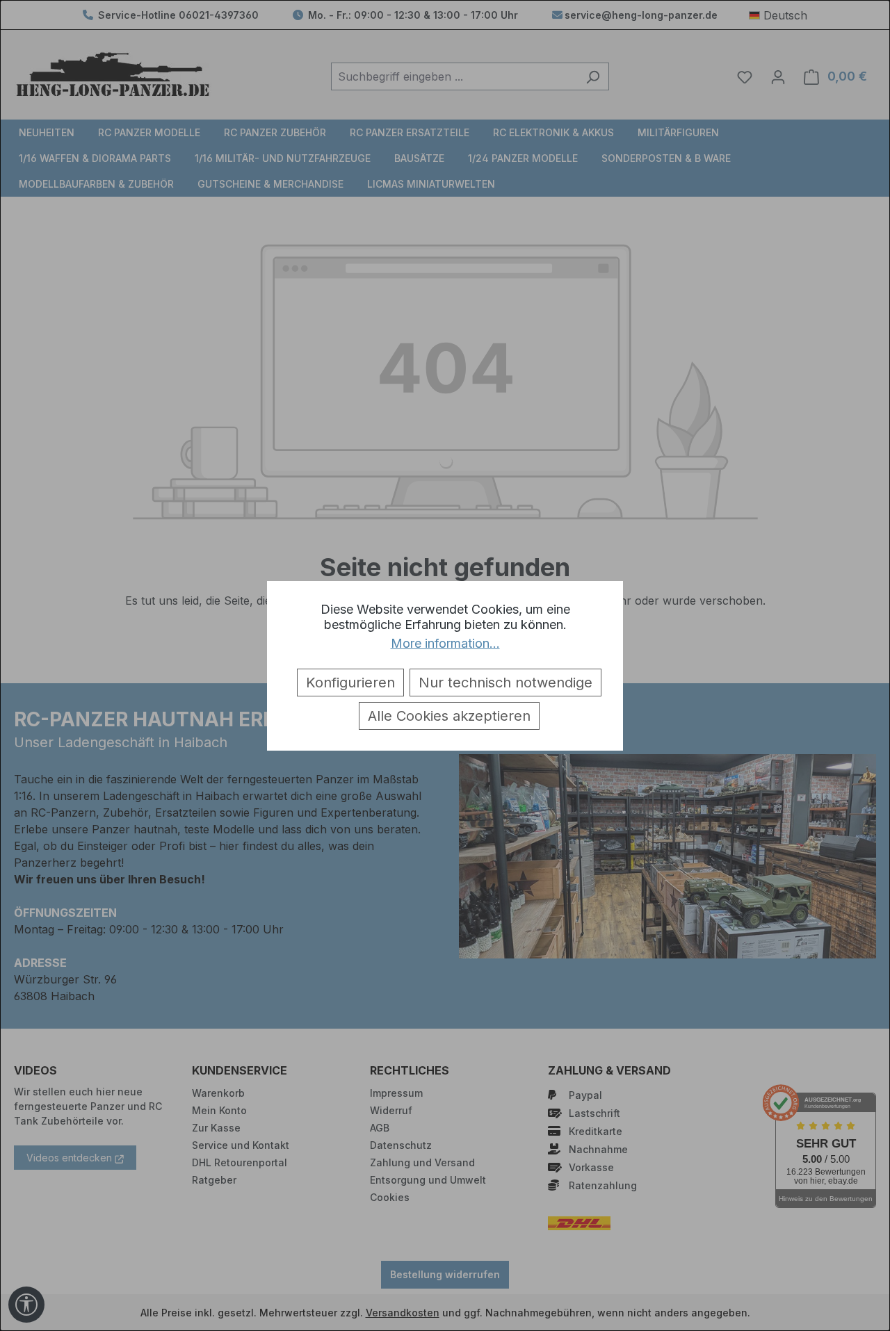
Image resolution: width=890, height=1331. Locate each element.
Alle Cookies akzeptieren (449, 716)
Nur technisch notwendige (505, 682)
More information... (445, 643)
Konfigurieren (350, 682)
